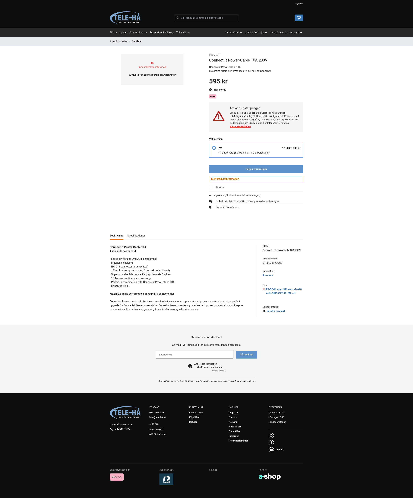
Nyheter (299, 3)
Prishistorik (219, 89)
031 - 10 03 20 (156, 412)
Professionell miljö (160, 32)
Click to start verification (209, 367)
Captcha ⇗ (219, 370)
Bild (112, 32)
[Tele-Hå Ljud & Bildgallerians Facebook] (285, 442)
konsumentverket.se (240, 126)
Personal (233, 422)
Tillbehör (181, 32)
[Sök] (177, 18)
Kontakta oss (196, 412)
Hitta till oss (235, 426)
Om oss (233, 417)
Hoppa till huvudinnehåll (205, 4)
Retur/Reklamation (238, 440)
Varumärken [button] (232, 32)
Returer (193, 422)
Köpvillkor (194, 417)
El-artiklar (136, 41)
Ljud (122, 32)
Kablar (125, 41)
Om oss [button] (294, 32)
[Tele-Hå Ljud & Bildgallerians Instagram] (285, 435)
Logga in (233, 412)
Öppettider (234, 431)
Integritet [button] (234, 436)
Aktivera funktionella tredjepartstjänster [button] (152, 74)
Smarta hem (137, 32)
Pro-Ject (268, 275)
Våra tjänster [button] (277, 32)
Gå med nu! (246, 354)
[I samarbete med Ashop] (270, 476)
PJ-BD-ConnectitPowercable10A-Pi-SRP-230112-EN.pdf (284, 291)
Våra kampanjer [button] (255, 32)
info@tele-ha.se (157, 417)
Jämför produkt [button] (275, 311)
